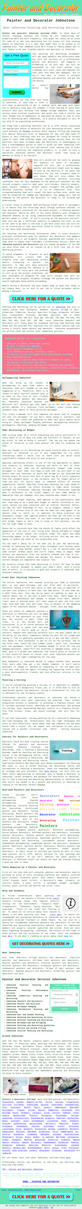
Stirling (6, 1105)
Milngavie (46, 1116)
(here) (56, 898)
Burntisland (36, 1124)
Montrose (33, 1145)
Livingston (52, 1121)
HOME (45, 14)
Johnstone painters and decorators (20, 244)
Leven (76, 1113)
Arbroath (15, 1121)
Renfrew (28, 1140)
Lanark (5, 1116)
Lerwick (56, 1113)
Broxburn (49, 1118)
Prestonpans (61, 1145)
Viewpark (16, 1140)
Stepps (75, 1124)
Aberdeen (31, 1132)
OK (52, 1208)
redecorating (67, 36)
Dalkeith (28, 1129)
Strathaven (61, 1116)
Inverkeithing (71, 1134)
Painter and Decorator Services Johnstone (34, 979)
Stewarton (7, 1145)
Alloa (47, 1113)
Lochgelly (62, 1129)
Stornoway (49, 1126)
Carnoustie (73, 1137)
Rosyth (41, 1110)
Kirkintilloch (21, 1118)
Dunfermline (20, 1124)
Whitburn (74, 1129)
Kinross (59, 1102)
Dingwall (25, 1113)
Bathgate (45, 1134)
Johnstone (61, 307)
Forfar (61, 1126)
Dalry (47, 1148)
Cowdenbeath (50, 1142)
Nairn (37, 1107)
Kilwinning (40, 1129)
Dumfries (60, 1118)
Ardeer (5, 1140)
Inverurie (53, 1140)
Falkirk (33, 1116)
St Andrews (48, 1137)
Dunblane (20, 1145)
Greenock (65, 1140)
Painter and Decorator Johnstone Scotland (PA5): (30, 33)
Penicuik (20, 1132)
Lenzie (55, 1148)
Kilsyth (6, 1151)
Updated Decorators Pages (32, 1190)
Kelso (15, 1113)
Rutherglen (73, 1118)
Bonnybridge (19, 1116)
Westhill (6, 1148)
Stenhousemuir (35, 1148)
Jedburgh (6, 1153)
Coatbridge (32, 1105)
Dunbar (36, 1137)
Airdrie (6, 1134)
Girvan (19, 1137)
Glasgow (57, 1134)
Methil (27, 1107)
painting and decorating (24, 838)
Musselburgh (37, 1118)
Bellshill (51, 1124)
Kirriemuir (7, 1110)
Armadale (74, 1121)
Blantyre (46, 1145)
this (66, 936)
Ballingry (36, 1142)
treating (75, 131)
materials (55, 182)
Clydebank (32, 1134)
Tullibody (19, 1105)
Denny (5, 1121)
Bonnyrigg (40, 1140)
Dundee (20, 1102)
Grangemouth (38, 1121)
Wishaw (51, 1129)
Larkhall (36, 1113)
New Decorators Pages (15, 1190)
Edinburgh (63, 1142)
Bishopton (19, 1134)
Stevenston (7, 1102)
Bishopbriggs (72, 1105)
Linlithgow (7, 1129)
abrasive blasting (12, 190)
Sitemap (3, 1190)
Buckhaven (44, 1151)
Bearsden (74, 1107)
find (11, 958)
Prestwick (7, 1126)
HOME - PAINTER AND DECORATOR (41, 1181)
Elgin (27, 1137)
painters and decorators (52, 236)
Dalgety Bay (19, 1148)
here (10, 936)
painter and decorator (49, 49)
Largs (25, 1121)
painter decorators (20, 833)
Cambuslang (7, 1132)
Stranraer (57, 1151)
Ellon (18, 1129)
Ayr (77, 1132)
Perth (55, 1132)
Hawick (25, 1142)
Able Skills (50, 771)
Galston (44, 1105)
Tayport (47, 1107)
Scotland (47, 1099)
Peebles (75, 1142)
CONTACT (65, 14)
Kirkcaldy (74, 1126)
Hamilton (63, 1124)
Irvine (31, 1110)
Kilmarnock (44, 1132)
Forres (48, 1102)
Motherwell (7, 1137)
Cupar (64, 1121)
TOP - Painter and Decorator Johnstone (22, 1169)
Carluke (75, 1116)
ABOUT (58, 14)
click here (56, 915)
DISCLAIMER (75, 14)
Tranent (21, 1110)
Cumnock (66, 1113)
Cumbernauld (67, 1132)
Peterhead (67, 1110)
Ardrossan (74, 1148)
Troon (63, 1148)
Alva (4, 1107)
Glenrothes (57, 1105)
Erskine (6, 1124)
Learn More (43, 1208)
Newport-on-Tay (34, 1102)
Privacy (78, 1190)
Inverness (15, 1107)
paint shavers (9, 187)
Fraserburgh (72, 1102)
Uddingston (60, 1107)
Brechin (15, 1142)
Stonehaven (22, 1126)
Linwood (75, 1145)
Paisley (35, 1126)
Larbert (33, 1151)
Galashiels (69, 1151)
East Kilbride (19, 1151)
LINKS (52, 14)
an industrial (57, 190)
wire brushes (51, 184)
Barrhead (60, 1137)
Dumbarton (53, 1110)
